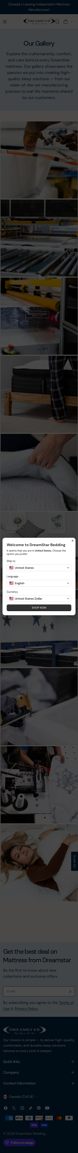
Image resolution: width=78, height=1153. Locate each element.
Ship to (11, 561)
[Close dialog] (73, 541)
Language (12, 576)
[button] (39, 567)
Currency (12, 592)
